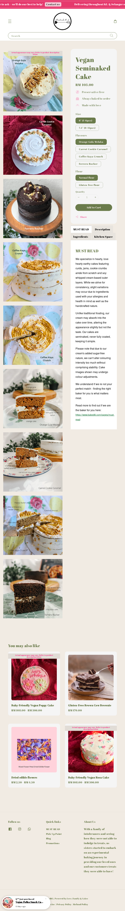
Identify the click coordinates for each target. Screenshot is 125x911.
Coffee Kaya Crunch (91, 156)
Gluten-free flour (89, 185)
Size (78, 114)
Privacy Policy (64, 904)
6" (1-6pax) (85, 120)
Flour (79, 171)
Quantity (80, 191)
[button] (9, 21)
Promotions (53, 843)
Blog (48, 838)
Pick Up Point (54, 833)
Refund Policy (80, 904)
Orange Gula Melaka (91, 141)
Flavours (81, 135)
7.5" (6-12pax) (87, 127)
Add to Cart (93, 207)
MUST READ (53, 829)
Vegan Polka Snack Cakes (30, 902)
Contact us (37, 4)
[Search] (111, 35)
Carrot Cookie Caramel (93, 149)
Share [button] (83, 216)
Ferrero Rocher (88, 163)
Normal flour (86, 177)
